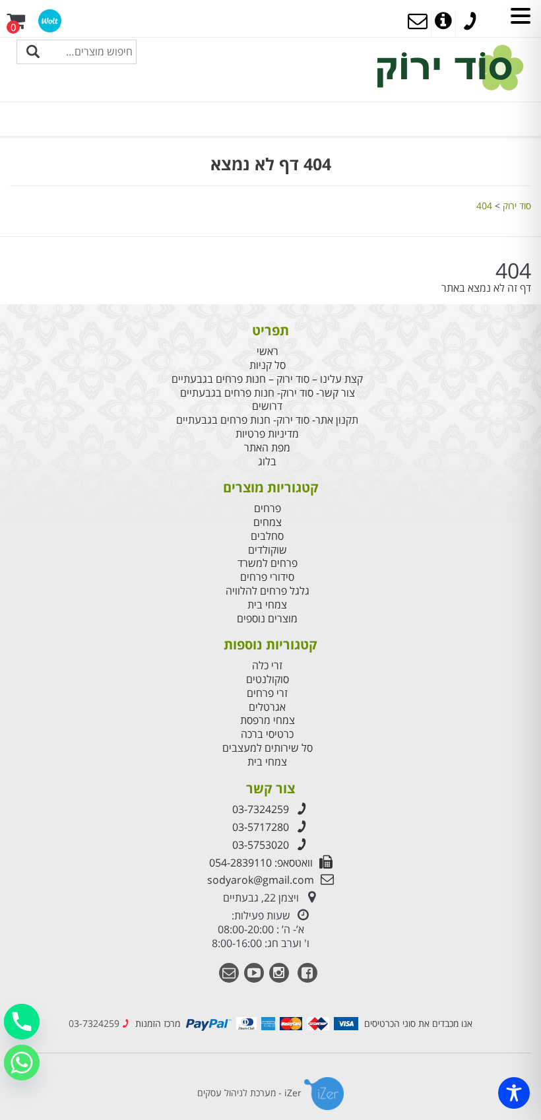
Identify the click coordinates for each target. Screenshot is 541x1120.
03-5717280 (260, 827)
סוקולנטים (267, 679)
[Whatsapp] (22, 1062)
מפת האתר (267, 448)
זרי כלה (267, 666)
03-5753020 (260, 845)
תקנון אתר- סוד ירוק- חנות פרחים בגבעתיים (267, 420)
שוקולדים (267, 550)
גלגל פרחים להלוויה (267, 591)
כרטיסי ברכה (267, 734)
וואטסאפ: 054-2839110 (261, 862)
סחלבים (267, 536)
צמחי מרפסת (267, 720)
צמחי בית (267, 605)
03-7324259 (260, 809)
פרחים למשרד (268, 563)
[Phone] (22, 1021)
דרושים (267, 406)
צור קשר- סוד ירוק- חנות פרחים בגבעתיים (267, 393)
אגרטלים (267, 707)
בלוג (267, 462)
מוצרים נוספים (267, 619)
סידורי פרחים (267, 577)
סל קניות (267, 365)
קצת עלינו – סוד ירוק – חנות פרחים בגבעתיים (267, 379)
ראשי (267, 351)
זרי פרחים (267, 693)
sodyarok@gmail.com (260, 880)
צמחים (267, 522)
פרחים (267, 508)
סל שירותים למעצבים (267, 748)
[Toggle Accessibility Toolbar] (514, 1093)
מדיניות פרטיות (267, 434)
